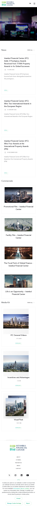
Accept (18, 498)
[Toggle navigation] (34, 3)
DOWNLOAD (18, 343)
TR (30, 3)
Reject (28, 503)
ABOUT (18, 457)
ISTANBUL (18, 459)
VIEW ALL (30, 50)
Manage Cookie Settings (14, 503)
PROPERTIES (18, 462)
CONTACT (18, 468)
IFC (15, 36)
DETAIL (5, 90)
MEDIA (18, 465)
